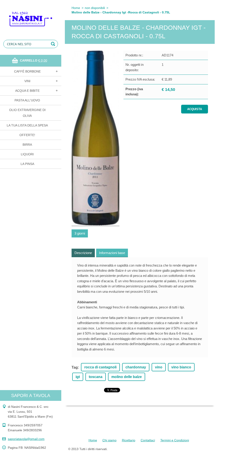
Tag (75, 367)
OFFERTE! (27, 135)
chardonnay (135, 367)
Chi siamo (109, 440)
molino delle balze (126, 377)
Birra (27, 144)
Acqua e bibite (27, 90)
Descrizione (83, 253)
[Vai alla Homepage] (30, 16)
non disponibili (95, 8)
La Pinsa (27, 164)
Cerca (54, 44)
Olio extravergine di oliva (27, 112)
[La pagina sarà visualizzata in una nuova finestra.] (95, 138)
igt (78, 377)
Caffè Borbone (27, 71)
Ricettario (128, 440)
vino (158, 367)
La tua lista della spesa (27, 125)
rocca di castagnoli (100, 367)
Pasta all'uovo (27, 100)
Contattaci (148, 440)
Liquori (27, 154)
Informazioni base (112, 253)
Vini (27, 81)
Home (76, 8)
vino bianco (181, 367)
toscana (95, 377)
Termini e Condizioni (174, 440)
